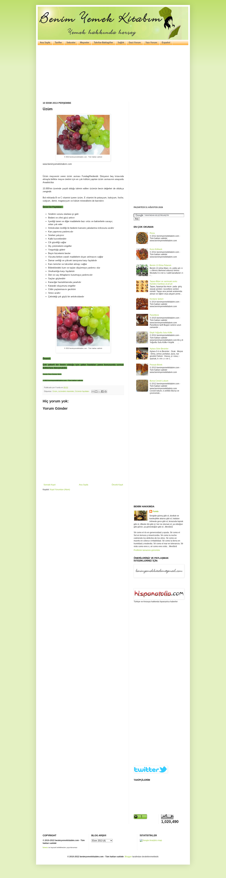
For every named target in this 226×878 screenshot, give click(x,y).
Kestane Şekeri (156, 299)
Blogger (128, 856)
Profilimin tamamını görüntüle (147, 550)
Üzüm (54, 391)
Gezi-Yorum (135, 42)
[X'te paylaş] (99, 391)
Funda (155, 511)
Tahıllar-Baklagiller (103, 42)
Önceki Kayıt (117, 485)
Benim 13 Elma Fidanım (160, 265)
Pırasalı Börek (156, 365)
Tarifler (58, 42)
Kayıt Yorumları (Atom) (60, 489)
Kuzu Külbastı (156, 249)
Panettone (154, 315)
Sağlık (121, 42)
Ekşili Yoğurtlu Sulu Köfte (161, 332)
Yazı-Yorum (151, 42)
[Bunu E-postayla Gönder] (93, 391)
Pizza (152, 233)
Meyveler (84, 42)
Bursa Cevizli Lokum (159, 381)
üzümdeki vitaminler (66, 391)
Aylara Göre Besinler (159, 349)
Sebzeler (71, 42)
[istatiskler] (151, 840)
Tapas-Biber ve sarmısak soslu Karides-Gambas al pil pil (163, 282)
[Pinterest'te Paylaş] (105, 391)
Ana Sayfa (45, 42)
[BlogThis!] (96, 391)
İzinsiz (45, 847)
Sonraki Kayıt (49, 485)
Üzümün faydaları (82, 391)
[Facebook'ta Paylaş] (102, 391)
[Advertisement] (113, 73)
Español (166, 42)
